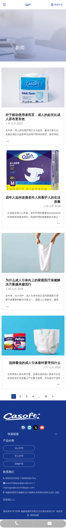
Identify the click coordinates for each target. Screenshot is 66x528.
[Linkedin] (29, 427)
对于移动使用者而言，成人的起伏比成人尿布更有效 (33, 117)
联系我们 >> (9, 499)
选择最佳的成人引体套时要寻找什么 (34, 363)
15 (46, 396)
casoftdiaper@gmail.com (19, 483)
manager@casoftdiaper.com (19, 487)
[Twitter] (35, 427)
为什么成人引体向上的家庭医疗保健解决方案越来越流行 (33, 282)
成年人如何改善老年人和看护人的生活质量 (33, 199)
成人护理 (19, 448)
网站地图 (34, 515)
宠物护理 (19, 463)
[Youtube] (42, 427)
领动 (58, 511)
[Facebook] (23, 427)
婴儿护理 (19, 455)
